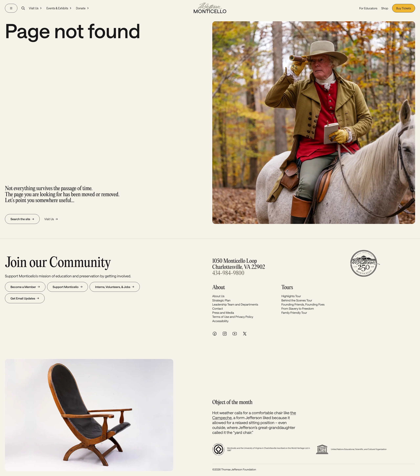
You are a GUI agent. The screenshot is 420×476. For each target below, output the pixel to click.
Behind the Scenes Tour (296, 300)
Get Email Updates (22, 298)
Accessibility (220, 321)
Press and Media (223, 312)
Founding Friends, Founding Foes (303, 304)
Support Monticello (66, 287)
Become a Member (23, 287)
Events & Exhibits (57, 8)
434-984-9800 (228, 273)
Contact (217, 308)
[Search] (23, 8)
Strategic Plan (221, 300)
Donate (80, 8)
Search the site (20, 219)
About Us (218, 296)
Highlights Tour (291, 296)
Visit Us (33, 8)
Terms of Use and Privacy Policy (232, 316)
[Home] (210, 8)
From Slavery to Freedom (297, 308)
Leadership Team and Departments (235, 304)
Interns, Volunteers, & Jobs (112, 287)
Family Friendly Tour (294, 312)
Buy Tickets (403, 8)
